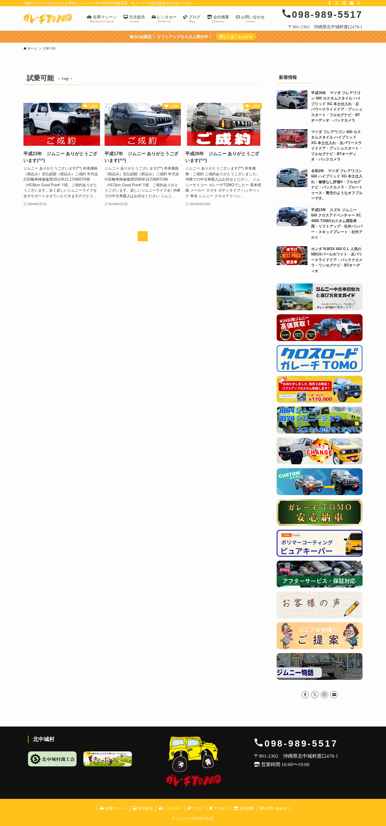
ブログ (197, 808)
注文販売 (145, 808)
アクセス (220, 808)
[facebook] (329, 3)
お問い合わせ (275, 808)
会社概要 (246, 808)
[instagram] (344, 3)
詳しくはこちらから (236, 36)
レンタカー (172, 808)
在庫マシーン (115, 808)
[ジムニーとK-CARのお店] (47, 18)
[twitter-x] (337, 3)
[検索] (359, 3)
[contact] (351, 3)
